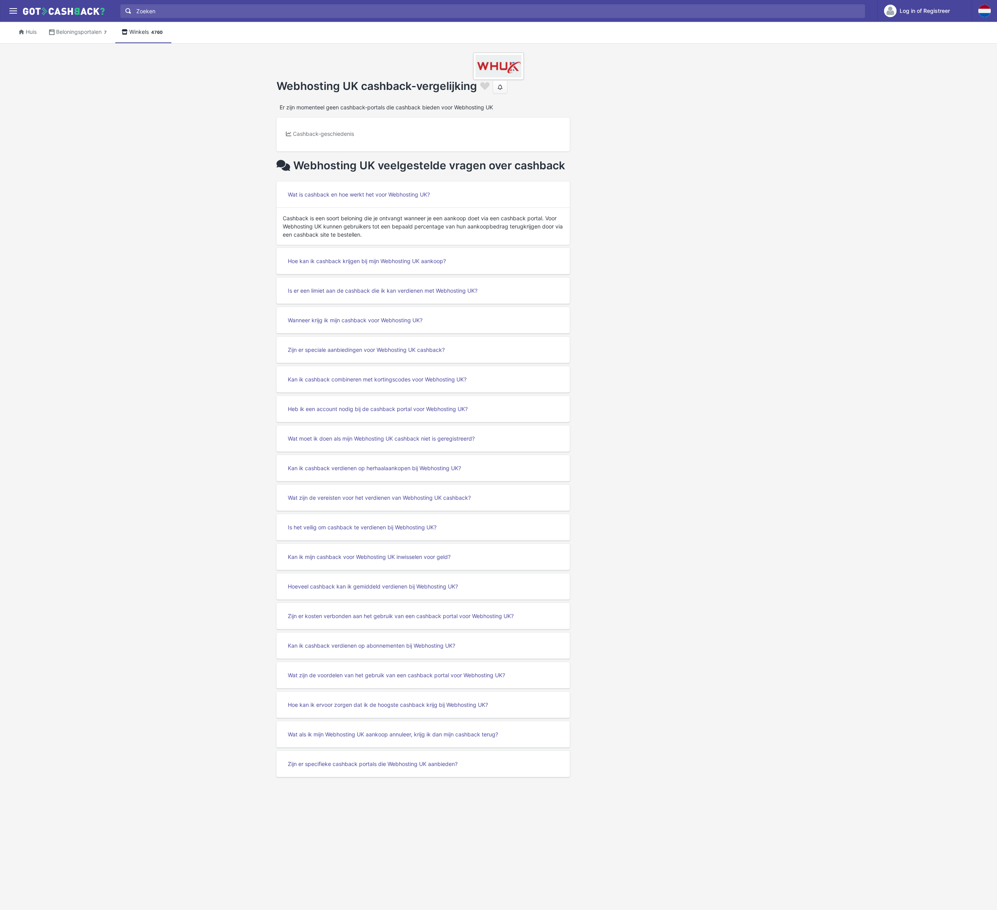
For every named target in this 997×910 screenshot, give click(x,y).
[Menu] (13, 11)
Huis (31, 31)
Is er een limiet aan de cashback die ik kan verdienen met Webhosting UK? (382, 290)
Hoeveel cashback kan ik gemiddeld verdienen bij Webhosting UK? (373, 586)
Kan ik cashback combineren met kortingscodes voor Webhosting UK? (377, 379)
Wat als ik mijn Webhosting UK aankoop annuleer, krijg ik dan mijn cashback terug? (393, 734)
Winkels (146, 31)
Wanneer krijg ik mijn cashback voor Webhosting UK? (355, 320)
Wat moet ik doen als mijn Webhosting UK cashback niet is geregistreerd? (381, 438)
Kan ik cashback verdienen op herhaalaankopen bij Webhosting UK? (374, 468)
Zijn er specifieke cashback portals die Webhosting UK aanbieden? (373, 764)
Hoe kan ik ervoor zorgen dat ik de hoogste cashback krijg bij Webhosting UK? (388, 704)
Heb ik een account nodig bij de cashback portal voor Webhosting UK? (378, 409)
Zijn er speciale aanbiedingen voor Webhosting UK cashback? (366, 349)
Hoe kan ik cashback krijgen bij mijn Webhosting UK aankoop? (367, 261)
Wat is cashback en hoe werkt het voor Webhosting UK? (359, 194)
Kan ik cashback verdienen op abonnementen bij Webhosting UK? (371, 645)
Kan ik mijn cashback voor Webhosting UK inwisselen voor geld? (369, 556)
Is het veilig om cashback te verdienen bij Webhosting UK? (362, 527)
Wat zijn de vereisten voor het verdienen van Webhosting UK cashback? (379, 497)
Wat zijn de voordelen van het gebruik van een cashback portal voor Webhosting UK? (396, 675)
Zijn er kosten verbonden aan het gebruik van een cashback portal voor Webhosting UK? (401, 616)
